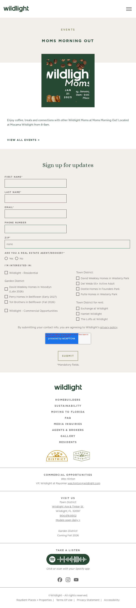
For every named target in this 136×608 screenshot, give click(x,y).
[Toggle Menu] (128, 8)
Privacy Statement (88, 600)
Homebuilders (68, 400)
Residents (68, 442)
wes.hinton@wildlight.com (84, 483)
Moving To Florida (68, 412)
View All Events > (23, 140)
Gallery (68, 436)
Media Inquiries (68, 424)
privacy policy (108, 327)
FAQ (68, 418)
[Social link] (60, 579)
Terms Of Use (64, 600)
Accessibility (112, 600)
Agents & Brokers (68, 430)
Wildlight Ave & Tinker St (68, 506)
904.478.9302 (68, 515)
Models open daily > (68, 520)
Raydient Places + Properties (34, 600)
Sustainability (68, 406)
